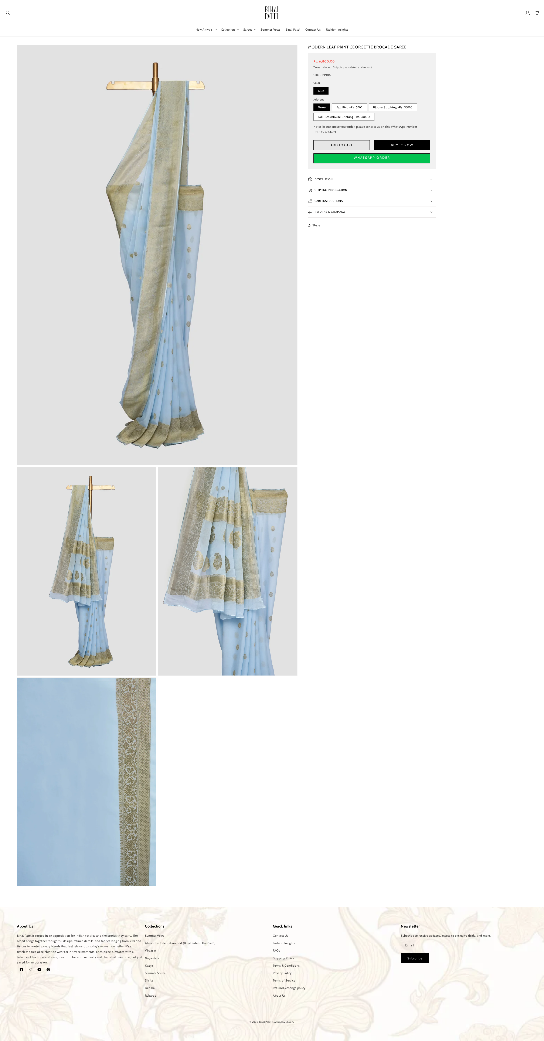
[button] (8, 12)
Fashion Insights (284, 943)
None (322, 107)
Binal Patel (265, 1021)
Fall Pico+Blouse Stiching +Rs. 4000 (344, 117)
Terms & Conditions (286, 965)
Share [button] (316, 225)
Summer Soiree (155, 973)
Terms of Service (284, 980)
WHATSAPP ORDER (372, 157)
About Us (279, 995)
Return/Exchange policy (289, 988)
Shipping (338, 67)
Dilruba (150, 988)
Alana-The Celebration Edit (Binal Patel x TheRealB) (180, 943)
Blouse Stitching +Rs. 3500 (393, 107)
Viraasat (150, 950)
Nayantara (152, 958)
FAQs (276, 950)
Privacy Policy (282, 973)
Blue (321, 90)
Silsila (149, 980)
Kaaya (149, 965)
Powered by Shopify (283, 1021)
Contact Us (280, 936)
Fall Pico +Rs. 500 (350, 107)
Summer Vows (154, 936)
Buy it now (402, 145)
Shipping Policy (283, 958)
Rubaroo (150, 995)
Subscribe (414, 958)
